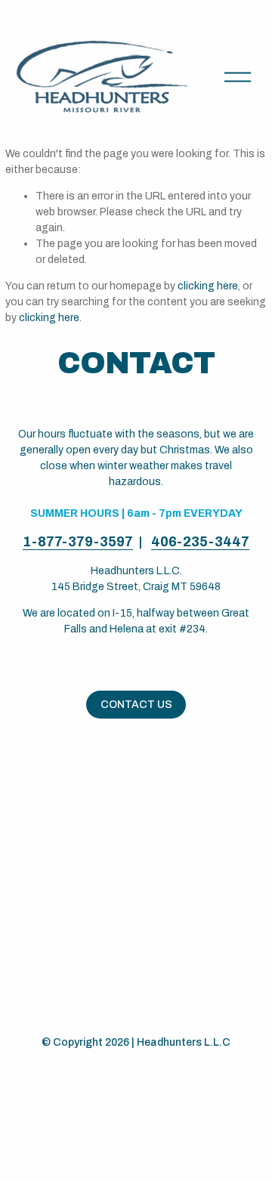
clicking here (208, 286)
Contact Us (136, 704)
